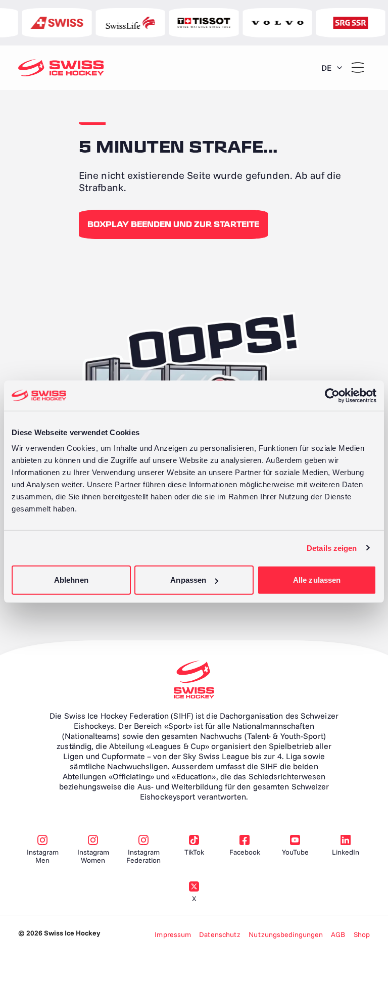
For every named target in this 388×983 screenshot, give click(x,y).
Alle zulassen (317, 580)
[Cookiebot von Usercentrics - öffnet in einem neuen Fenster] (332, 395)
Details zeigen (332, 547)
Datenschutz (219, 934)
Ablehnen (71, 580)
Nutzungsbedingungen (286, 934)
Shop (362, 934)
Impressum (173, 934)
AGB (338, 934)
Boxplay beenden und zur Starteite (173, 224)
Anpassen (188, 580)
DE (326, 68)
